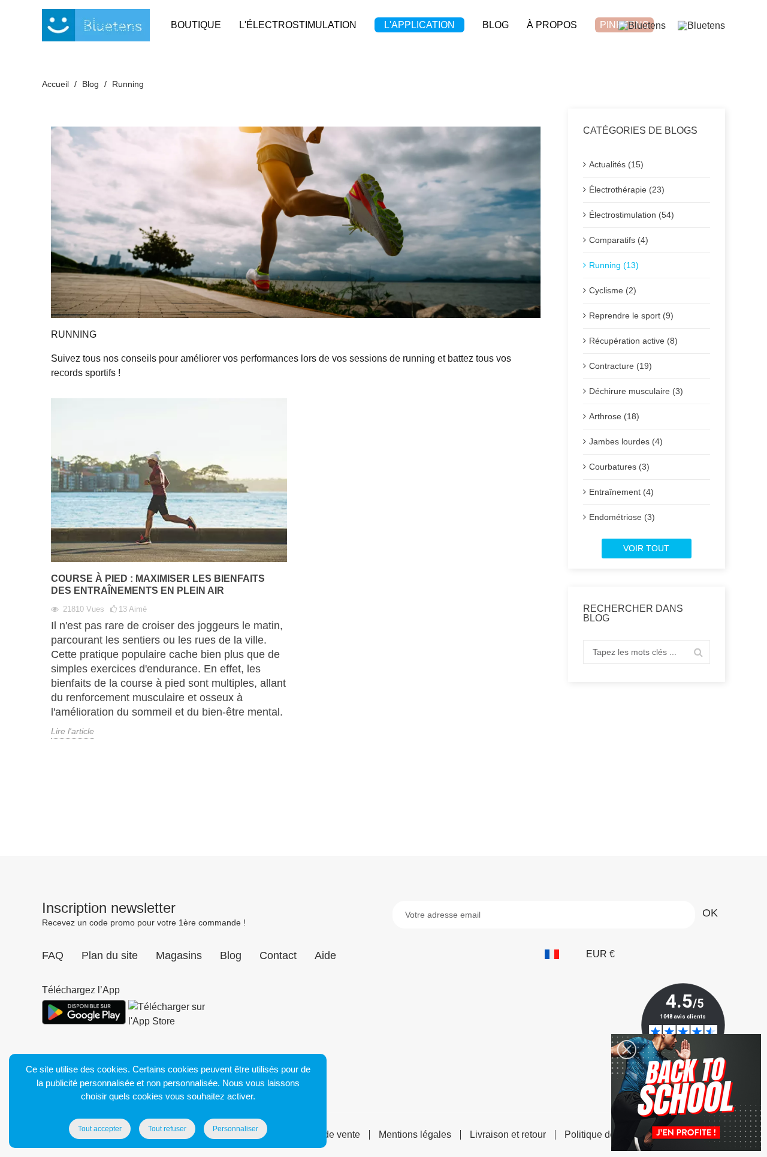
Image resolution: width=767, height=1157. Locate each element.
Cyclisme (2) (612, 290)
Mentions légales (415, 1135)
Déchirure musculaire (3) (636, 391)
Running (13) (614, 265)
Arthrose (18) (614, 416)
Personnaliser (235, 1129)
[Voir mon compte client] (642, 25)
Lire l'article (72, 731)
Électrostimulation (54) (631, 215)
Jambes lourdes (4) (626, 441)
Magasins (179, 955)
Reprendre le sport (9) (631, 315)
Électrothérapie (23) (627, 189)
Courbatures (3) (619, 466)
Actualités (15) (616, 164)
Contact (278, 955)
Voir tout (646, 548)
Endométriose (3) (622, 517)
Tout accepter (100, 1129)
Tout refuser (167, 1129)
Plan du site (109, 955)
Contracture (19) (620, 366)
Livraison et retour (508, 1135)
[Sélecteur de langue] (558, 954)
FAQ (53, 955)
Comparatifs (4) (618, 240)
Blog (230, 955)
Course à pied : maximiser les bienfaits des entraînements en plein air (158, 584)
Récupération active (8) (633, 340)
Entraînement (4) (621, 492)
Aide (325, 955)
